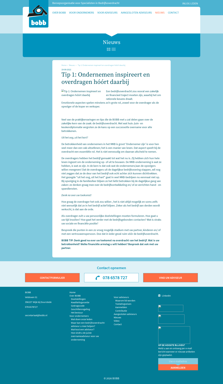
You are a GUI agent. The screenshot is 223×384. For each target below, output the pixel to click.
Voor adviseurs (107, 12)
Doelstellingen (78, 298)
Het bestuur (77, 312)
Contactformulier (52, 277)
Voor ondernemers (81, 12)
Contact (173, 12)
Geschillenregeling (80, 309)
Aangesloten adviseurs (136, 12)
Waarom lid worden (125, 300)
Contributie (121, 310)
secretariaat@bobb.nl (36, 315)
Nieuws (160, 12)
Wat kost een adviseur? (82, 329)
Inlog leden (190, 3)
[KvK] (170, 307)
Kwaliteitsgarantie (80, 302)
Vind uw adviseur (170, 277)
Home (63, 65)
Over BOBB (59, 12)
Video (117, 320)
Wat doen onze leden (81, 319)
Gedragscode (77, 305)
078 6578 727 (115, 277)
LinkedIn (166, 295)
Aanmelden (121, 307)
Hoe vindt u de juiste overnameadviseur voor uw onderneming (85, 336)
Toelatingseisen (123, 303)
